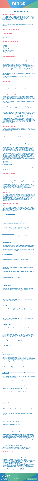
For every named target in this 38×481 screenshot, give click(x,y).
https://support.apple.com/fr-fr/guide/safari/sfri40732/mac (16, 385)
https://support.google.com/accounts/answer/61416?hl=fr (17, 427)
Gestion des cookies (30, 469)
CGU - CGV (10, 478)
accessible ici (13, 70)
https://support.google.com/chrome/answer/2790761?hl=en (17, 388)
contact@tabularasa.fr (11, 50)
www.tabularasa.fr (9, 51)
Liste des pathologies (4, 479)
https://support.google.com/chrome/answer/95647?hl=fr (12, 340)
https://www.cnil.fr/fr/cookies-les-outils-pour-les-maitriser (19, 448)
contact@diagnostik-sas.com (13, 22)
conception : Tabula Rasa (32, 479)
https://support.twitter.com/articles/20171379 (14, 421)
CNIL (26, 166)
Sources (17, 478)
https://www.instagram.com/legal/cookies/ (14, 424)
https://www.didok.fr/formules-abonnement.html (15, 89)
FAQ (14, 478)
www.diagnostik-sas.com (7, 207)
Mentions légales (4, 478)
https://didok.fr (26, 180)
